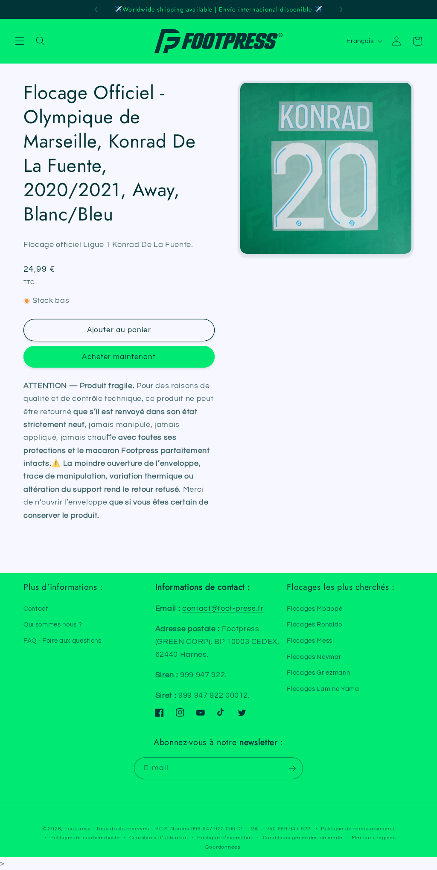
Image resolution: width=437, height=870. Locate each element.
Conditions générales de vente (303, 838)
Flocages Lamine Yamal (324, 688)
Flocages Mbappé (314, 608)
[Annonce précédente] (96, 9)
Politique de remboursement (358, 829)
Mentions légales (374, 838)
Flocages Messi (310, 640)
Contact (35, 608)
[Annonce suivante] (341, 9)
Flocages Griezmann (318, 672)
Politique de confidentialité (85, 838)
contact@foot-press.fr (223, 608)
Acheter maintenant (119, 356)
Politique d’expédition (225, 838)
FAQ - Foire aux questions (62, 640)
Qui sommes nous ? (52, 624)
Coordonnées (222, 847)
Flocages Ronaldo (314, 624)
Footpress (77, 829)
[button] (19, 41)
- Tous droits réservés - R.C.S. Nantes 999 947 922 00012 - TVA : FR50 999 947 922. (202, 829)
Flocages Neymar (314, 656)
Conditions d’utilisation (158, 838)
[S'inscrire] (292, 768)
